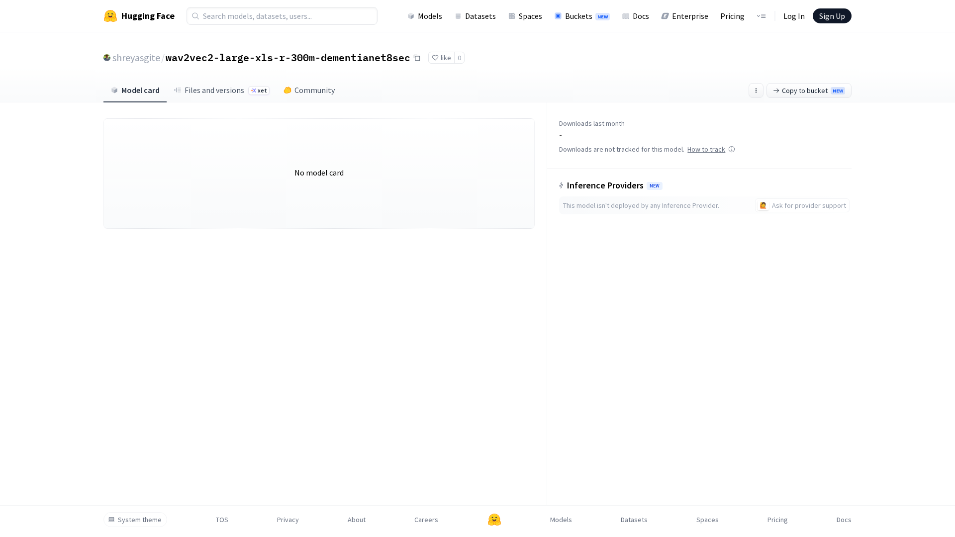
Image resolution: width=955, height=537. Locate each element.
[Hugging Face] (494, 520)
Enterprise (690, 16)
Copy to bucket (812, 90)
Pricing (732, 16)
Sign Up (832, 16)
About (357, 519)
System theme (140, 519)
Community (314, 90)
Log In (794, 16)
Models (430, 16)
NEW (655, 186)
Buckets (586, 16)
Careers (426, 519)
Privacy (288, 519)
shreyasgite (136, 57)
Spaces (530, 16)
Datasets (480, 16)
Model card (140, 90)
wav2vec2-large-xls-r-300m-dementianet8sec (288, 57)
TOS (222, 519)
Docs (641, 16)
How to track (706, 149)
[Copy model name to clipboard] (416, 57)
